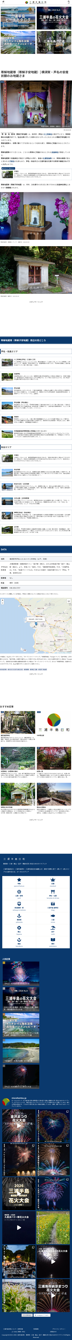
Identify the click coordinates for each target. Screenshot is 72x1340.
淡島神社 (55, 152)
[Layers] (69, 601)
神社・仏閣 (34, 669)
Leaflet (55, 652)
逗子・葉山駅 (43, 669)
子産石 (11, 161)
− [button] (2, 603)
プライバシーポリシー (59, 1329)
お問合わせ (53, 1332)
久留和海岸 (47, 158)
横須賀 (27, 669)
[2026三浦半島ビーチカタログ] (18, 18)
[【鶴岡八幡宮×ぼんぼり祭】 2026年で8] (19, 1261)
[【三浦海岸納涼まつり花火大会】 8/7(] (53, 1159)
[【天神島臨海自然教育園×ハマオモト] (19, 1295)
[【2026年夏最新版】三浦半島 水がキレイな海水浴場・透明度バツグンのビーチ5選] (18, 42)
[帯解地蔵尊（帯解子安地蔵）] (36, 624)
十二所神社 (48, 134)
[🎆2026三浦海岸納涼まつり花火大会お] (53, 1295)
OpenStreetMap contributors (64, 652)
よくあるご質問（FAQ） (19, 1332)
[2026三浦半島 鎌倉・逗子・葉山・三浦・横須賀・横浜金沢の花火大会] (54, 18)
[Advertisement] (36, 62)
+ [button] (2, 600)
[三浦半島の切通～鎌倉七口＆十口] (54, 42)
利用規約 (36, 1329)
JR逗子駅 (4, 669)
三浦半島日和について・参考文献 (13, 1329)
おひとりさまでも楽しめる (16, 669)
